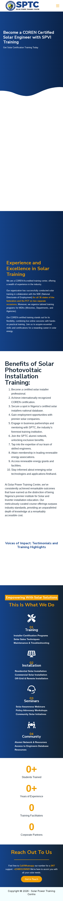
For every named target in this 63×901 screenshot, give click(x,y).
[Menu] (57, 5)
